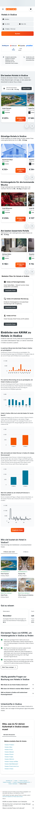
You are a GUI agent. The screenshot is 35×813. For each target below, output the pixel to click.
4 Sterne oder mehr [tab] (9, 552)
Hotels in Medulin (9, 752)
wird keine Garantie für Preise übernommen (13, 796)
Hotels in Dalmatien (13, 783)
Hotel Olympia (6, 108)
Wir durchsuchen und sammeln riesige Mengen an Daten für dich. (17, 804)
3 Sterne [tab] (25, 552)
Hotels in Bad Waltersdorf (11, 764)
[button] (3, 9)
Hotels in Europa (23, 780)
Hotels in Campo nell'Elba (11, 761)
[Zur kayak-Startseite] (11, 9)
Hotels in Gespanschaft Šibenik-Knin (21, 782)
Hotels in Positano (9, 744)
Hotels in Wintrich (9, 759)
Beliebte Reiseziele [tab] (9, 734)
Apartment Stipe (7, 159)
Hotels (15, 780)
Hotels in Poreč (9, 749)
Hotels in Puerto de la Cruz (12, 766)
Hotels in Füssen (9, 756)
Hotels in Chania (9, 768)
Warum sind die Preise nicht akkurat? (13, 808)
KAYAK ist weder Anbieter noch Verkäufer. (15, 801)
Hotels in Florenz (9, 754)
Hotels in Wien (8, 747)
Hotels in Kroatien (7, 782)
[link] (10, 290)
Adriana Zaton (6, 254)
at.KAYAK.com (9, 780)
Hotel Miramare (7, 208)
